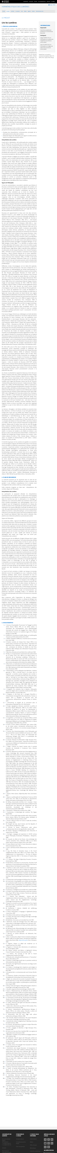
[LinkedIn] (52, 1139)
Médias (31, 1142)
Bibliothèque (33, 1148)
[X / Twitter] (48, 1139)
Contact (33, 11)
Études (35, 1)
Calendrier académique (35, 1151)
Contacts (4, 1148)
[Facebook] (45, 1139)
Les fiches (12, 11)
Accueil (3, 11)
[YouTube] (45, 1143)
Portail (50, 5)
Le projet (8, 11)
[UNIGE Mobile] (48, 1147)
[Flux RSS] (52, 1143)
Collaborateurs (42, 1)
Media (25, 11)
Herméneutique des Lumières (15, 7)
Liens (22, 11)
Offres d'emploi (33, 1145)
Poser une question (20, 1146)
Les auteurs (18, 11)
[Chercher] (54, 5)
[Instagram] (48, 1143)
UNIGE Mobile (33, 1139)
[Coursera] (45, 1147)
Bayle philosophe (23, 940)
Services (48, 1)
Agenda (29, 11)
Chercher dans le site (39, 11)
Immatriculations (20, 1139)
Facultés (31, 1)
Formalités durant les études (21, 1142)
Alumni (53, 1)
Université (25, 1)
